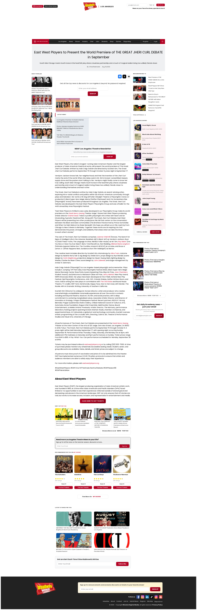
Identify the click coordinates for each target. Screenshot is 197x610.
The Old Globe (106, 281)
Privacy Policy (157, 605)
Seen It (63, 484)
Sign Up (93, 94)
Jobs (97, 41)
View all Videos (138, 115)
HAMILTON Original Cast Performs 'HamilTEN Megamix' (156, 107)
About (113, 601)
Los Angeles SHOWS (140, 120)
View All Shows (142, 232)
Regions (142, 601)
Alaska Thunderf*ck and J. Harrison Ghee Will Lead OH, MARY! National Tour (41, 85)
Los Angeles (62, 41)
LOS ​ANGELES (107, 6)
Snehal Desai (73, 216)
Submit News (134, 601)
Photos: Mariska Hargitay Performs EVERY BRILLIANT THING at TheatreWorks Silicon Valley (70, 128)
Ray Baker (122, 241)
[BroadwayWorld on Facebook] (138, 597)
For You (63, 406)
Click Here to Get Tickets (93, 401)
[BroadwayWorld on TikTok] (151, 597)
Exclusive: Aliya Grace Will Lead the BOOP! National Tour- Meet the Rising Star (42, 103)
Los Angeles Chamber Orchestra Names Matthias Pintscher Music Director (70, 121)
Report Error (159, 602)
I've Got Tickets (63, 487)
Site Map (150, 601)
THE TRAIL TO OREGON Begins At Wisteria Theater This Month (70, 136)
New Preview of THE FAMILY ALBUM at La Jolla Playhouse (156, 79)
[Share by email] (129, 76)
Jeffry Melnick (108, 274)
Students (105, 41)
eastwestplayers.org (92, 344)
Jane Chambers (121, 272)
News (71, 41)
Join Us (125, 601)
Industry (85, 41)
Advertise (106, 601)
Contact (119, 601)
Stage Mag (127, 41)
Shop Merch (38, 6)
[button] (162, 41)
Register (145, 41)
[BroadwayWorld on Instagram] (142, 597)
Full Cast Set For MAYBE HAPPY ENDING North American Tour (41, 120)
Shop (112, 41)
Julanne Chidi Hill (103, 237)
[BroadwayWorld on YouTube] (161, 597)
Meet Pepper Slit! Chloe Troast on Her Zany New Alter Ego (156, 88)
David (71, 213)
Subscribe (122, 564)
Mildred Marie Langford (120, 244)
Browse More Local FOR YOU (115, 431)
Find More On (91, 497)
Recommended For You (141, 242)
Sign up (159, 316)
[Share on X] (124, 76)
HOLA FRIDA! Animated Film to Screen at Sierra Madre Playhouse (70, 143)
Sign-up (151, 5)
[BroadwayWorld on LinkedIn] (147, 597)
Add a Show (156, 232)
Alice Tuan (115, 253)
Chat (91, 41)
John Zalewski (99, 260)
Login (155, 41)
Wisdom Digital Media (131, 605)
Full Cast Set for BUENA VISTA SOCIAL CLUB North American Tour (41, 137)
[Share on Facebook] (120, 76)
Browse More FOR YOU (147, 296)
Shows (77, 41)
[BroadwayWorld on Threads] (156, 597)
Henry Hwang (79, 213)
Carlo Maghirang (70, 258)
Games (118, 41)
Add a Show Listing (50, 6)
